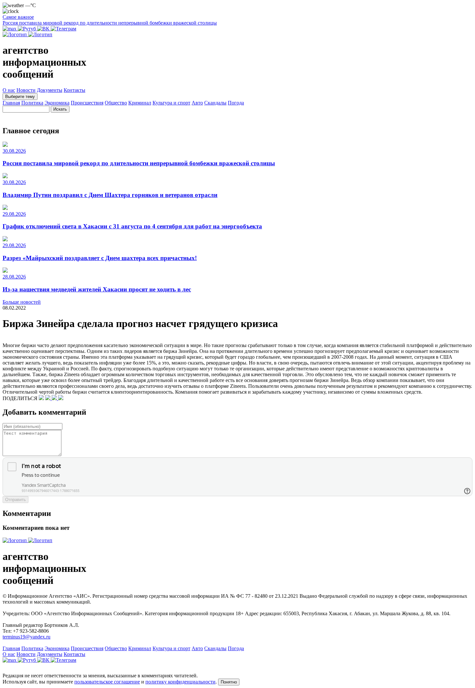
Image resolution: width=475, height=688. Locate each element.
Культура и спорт (171, 102)
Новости (26, 90)
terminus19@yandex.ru (26, 636)
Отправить (15, 499)
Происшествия (87, 102)
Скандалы (215, 102)
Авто (197, 102)
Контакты (74, 90)
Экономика (57, 102)
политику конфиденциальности (180, 681)
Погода (236, 102)
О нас (9, 90)
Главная (11, 102)
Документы (49, 90)
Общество (116, 102)
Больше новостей (22, 302)
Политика (32, 102)
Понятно (229, 682)
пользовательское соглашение (107, 681)
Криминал (139, 102)
